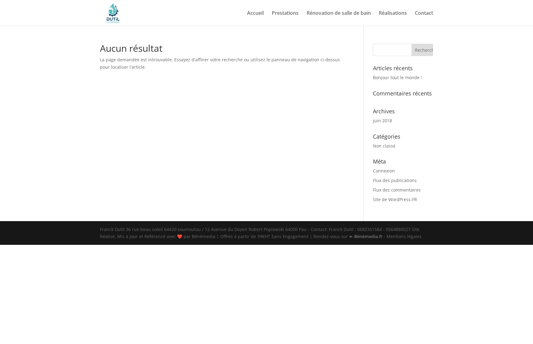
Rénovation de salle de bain (339, 13)
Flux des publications (395, 180)
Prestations (285, 13)
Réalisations (393, 13)
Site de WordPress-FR (395, 199)
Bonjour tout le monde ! (397, 77)
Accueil (255, 13)
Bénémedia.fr (368, 236)
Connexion (384, 171)
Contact (424, 13)
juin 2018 (382, 120)
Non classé (384, 146)
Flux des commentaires (397, 190)
